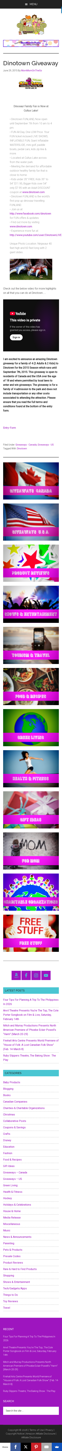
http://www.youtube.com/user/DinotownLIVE (36, 235)
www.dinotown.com (33, 192)
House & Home (12, 1211)
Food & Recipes (12, 1159)
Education (8, 1146)
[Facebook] (15, 1447)
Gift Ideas (9, 1166)
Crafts (6, 1133)
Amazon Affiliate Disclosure (40, 1433)
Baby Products (11, 1082)
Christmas (9, 1114)
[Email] (46, 1447)
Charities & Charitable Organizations (24, 1108)
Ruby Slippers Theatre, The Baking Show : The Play (29, 1391)
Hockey (7, 1198)
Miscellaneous (11, 1224)
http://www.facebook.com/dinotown (30, 213)
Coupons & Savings (14, 1127)
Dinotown (22, 448)
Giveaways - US (46, 444)
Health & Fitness (12, 1191)
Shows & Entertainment (16, 1282)
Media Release (12, 1217)
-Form (12, 427)
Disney (7, 1140)
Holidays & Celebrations (17, 1204)
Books (7, 1095)
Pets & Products (12, 1249)
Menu (33, 4)
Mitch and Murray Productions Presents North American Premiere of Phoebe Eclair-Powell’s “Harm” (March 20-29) (29, 1030)
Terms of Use (36, 1430)
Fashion (7, 1153)
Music (6, 1230)
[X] (26, 1447)
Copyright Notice (15, 1433)
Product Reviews (13, 1262)
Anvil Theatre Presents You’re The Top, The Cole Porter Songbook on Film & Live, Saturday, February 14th (31, 1015)
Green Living (10, 1185)
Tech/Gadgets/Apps (15, 1288)
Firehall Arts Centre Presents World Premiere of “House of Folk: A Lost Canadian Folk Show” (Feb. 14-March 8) (31, 1045)
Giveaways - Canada (26, 444)
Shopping (8, 1275)
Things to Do (10, 1294)
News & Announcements (17, 1236)
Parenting (8, 1243)
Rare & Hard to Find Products (20, 1269)
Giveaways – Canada (15, 1172)
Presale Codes (12, 1256)
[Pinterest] (36, 1447)
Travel (6, 1307)
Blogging (8, 1088)
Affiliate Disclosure (31, 1437)
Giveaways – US (12, 1179)
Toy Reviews (10, 1301)
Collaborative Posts (14, 1121)
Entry (6, 427)
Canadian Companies (15, 1101)
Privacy (49, 1430)
